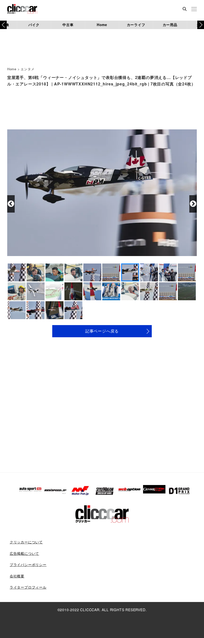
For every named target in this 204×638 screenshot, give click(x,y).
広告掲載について (24, 553)
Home (102, 24)
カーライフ (136, 24)
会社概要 (17, 575)
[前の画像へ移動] (11, 204)
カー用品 (170, 24)
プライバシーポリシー (28, 564)
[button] (200, 24)
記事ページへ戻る (102, 331)
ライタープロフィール (28, 587)
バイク (33, 24)
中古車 (67, 24)
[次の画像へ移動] (193, 204)
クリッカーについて (26, 541)
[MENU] (194, 9)
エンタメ (27, 69)
